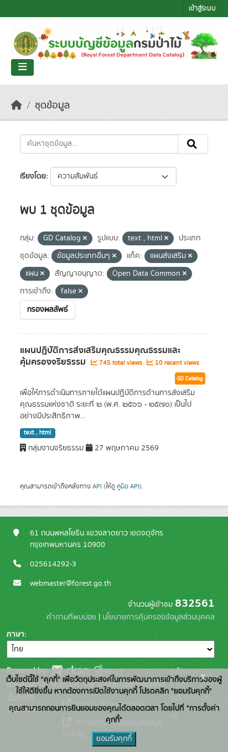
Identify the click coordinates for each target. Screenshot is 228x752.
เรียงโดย (33, 176)
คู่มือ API (128, 486)
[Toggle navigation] (22, 67)
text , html (37, 432)
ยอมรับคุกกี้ (114, 738)
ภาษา (15, 634)
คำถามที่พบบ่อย (71, 617)
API (97, 486)
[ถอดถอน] (85, 238)
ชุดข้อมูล (52, 105)
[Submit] (193, 144)
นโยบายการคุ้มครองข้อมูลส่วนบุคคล (158, 617)
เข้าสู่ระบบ (202, 8)
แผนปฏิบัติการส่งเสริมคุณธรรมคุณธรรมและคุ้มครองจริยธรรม (100, 356)
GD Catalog (190, 378)
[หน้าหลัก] (16, 105)
